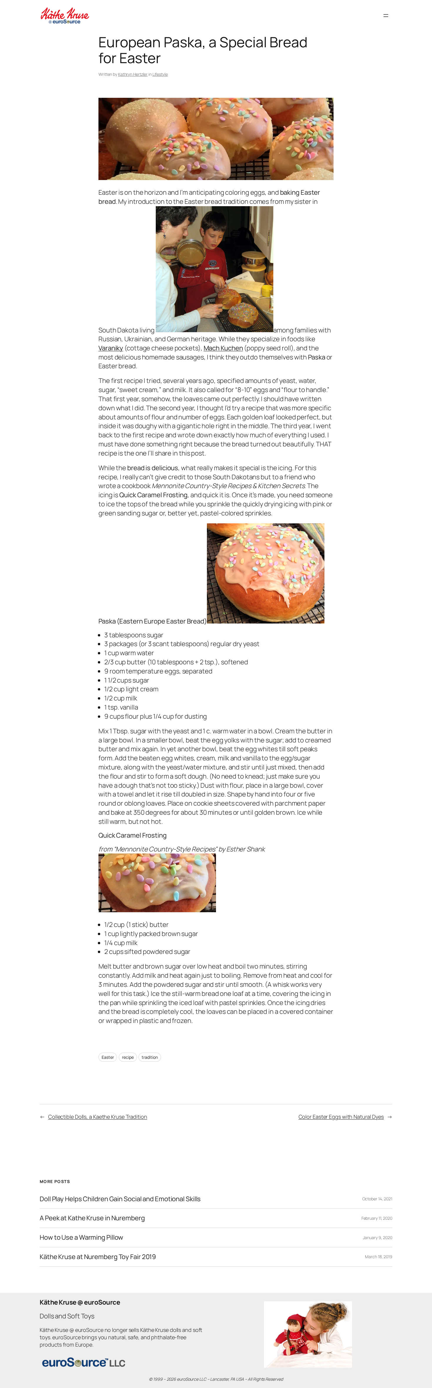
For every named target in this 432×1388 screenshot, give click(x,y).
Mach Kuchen (223, 348)
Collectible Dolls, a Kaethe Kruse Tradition (97, 1116)
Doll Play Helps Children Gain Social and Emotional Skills (120, 1199)
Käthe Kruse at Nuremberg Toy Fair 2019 (98, 1257)
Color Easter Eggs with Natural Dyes (341, 1116)
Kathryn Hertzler (133, 74)
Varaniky (110, 348)
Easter (108, 1057)
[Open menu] (385, 15)
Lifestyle (160, 74)
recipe (127, 1057)
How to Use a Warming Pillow (81, 1237)
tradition (150, 1057)
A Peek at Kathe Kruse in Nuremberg (92, 1218)
